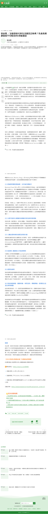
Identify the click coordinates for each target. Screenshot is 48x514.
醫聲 (44, 6)
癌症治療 (14, 413)
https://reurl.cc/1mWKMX (21, 367)
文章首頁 (34, 508)
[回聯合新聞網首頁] (2, 3)
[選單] (46, 3)
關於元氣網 (10, 508)
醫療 (17, 6)
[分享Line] (2, 92)
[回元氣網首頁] (6, 3)
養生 (6, 6)
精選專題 (20, 508)
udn (2, 30)
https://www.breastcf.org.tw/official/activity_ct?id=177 (28, 387)
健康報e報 (17, 503)
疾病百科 (25, 508)
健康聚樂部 (15, 508)
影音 (26, 6)
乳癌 (13, 87)
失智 (39, 6)
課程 (30, 6)
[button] (46, 6)
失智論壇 (11, 6)
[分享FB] (2, 88)
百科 (21, 6)
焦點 (2, 6)
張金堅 (26, 413)
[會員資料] (44, 3)
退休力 (35, 6)
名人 (8, 30)
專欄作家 (38, 508)
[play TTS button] (6, 82)
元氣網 (4, 30)
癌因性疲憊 (20, 413)
